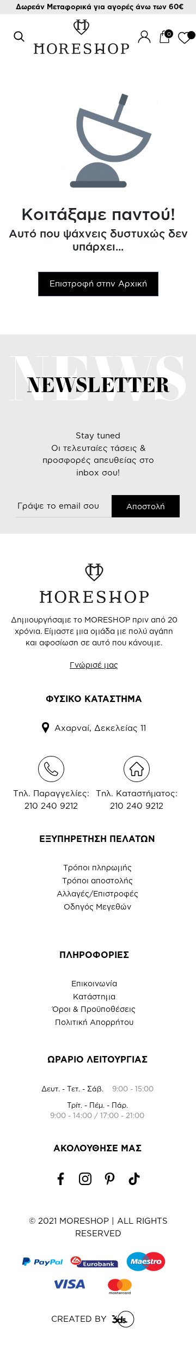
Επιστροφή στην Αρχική (98, 283)
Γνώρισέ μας (94, 665)
